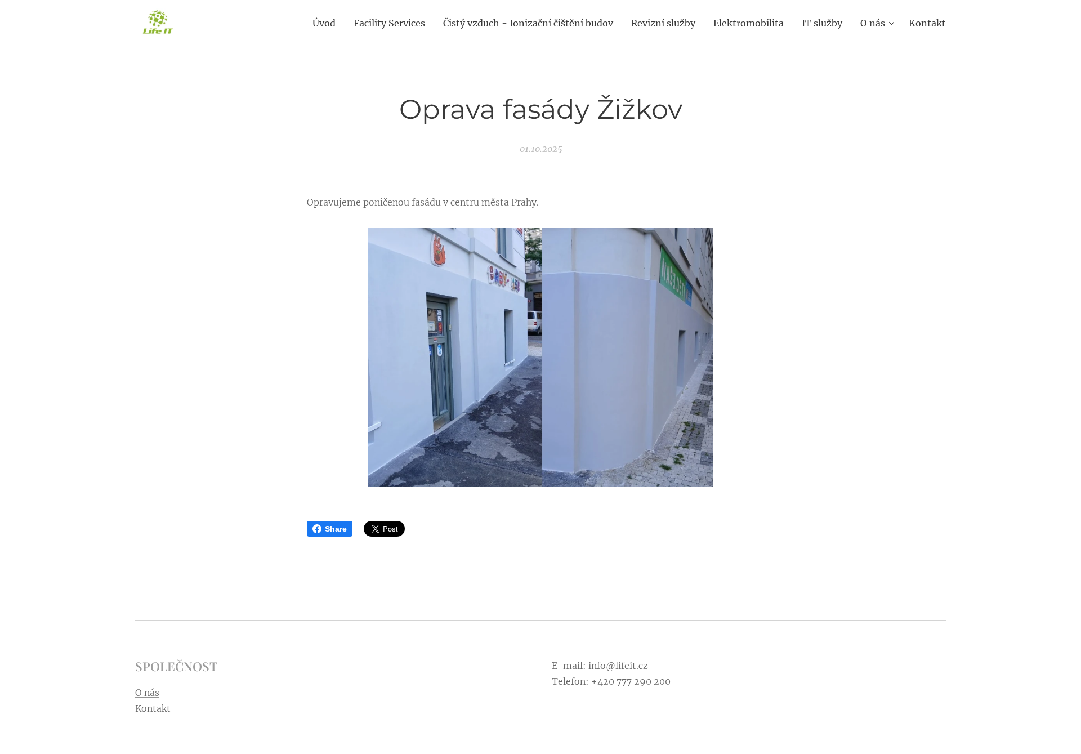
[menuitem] (327, 23)
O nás (147, 692)
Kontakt (153, 708)
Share (336, 528)
